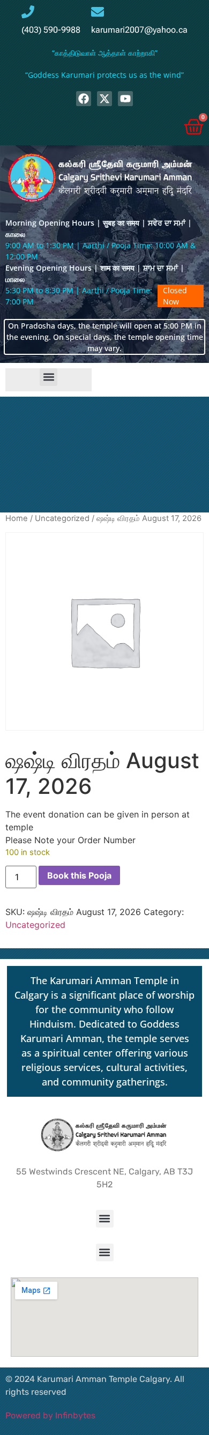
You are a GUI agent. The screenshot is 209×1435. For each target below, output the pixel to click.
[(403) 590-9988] (27, 11)
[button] (48, 377)
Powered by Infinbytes (50, 1415)
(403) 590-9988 (50, 30)
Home (16, 518)
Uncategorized (62, 518)
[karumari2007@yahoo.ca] (97, 11)
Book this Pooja (79, 875)
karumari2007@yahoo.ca (139, 30)
